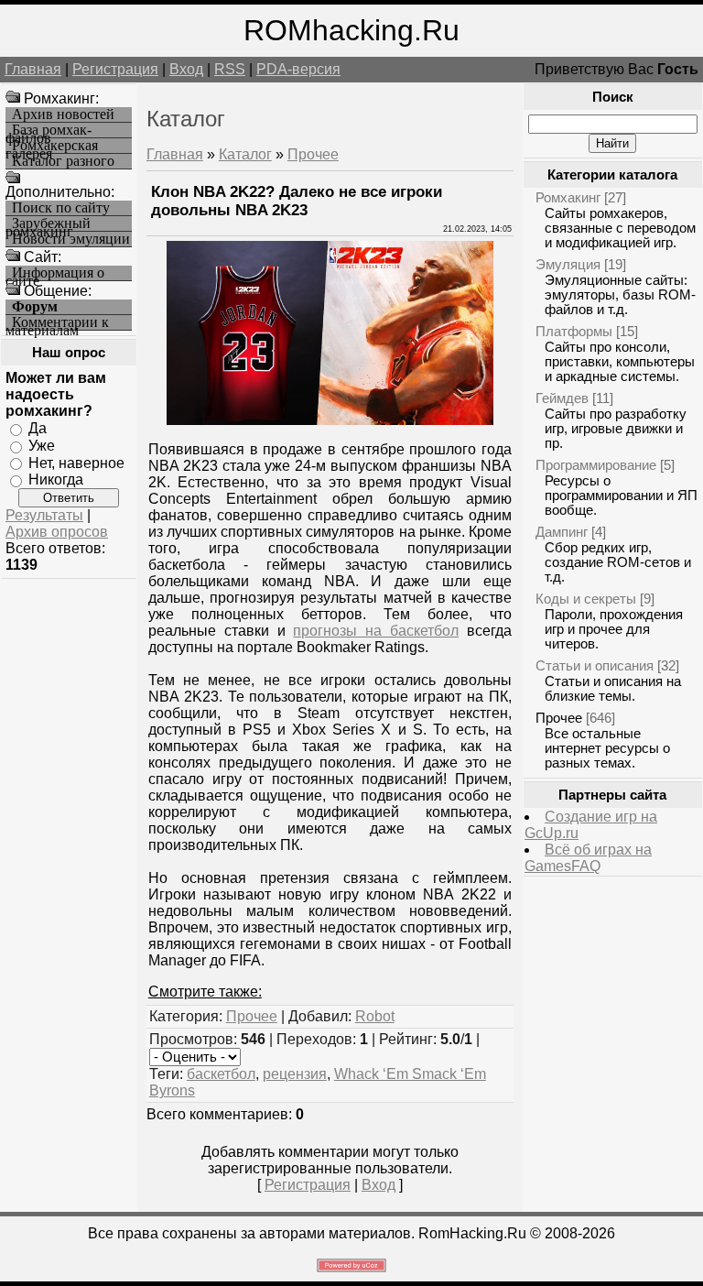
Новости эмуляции (71, 239)
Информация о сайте (54, 273)
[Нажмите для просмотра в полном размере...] (330, 420)
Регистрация (115, 69)
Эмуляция (567, 264)
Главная (33, 69)
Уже (41, 445)
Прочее (313, 154)
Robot (375, 1016)
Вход (186, 69)
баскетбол (221, 1074)
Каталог (245, 154)
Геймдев (562, 398)
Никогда (55, 479)
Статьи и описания (594, 665)
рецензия (295, 1074)
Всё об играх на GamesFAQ (588, 858)
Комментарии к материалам (57, 323)
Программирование (595, 465)
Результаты (44, 515)
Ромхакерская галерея (51, 146)
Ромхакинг (567, 197)
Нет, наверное (76, 462)
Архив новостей (63, 114)
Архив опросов (56, 531)
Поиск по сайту (61, 208)
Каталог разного (63, 161)
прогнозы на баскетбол (376, 630)
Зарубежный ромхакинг (48, 224)
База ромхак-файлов (48, 130)
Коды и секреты (585, 598)
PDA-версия (298, 69)
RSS (229, 69)
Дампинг (561, 531)
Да (37, 428)
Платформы (573, 331)
